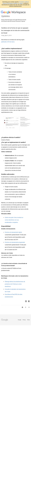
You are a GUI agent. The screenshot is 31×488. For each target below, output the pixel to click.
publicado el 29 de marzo (8, 42)
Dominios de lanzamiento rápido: (13, 232)
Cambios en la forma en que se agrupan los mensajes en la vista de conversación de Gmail (15, 30)
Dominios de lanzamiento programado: (15, 242)
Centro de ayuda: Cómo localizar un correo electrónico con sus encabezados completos (14, 220)
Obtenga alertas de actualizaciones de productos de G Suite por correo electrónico (15, 284)
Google (19, 319)
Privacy (24, 319)
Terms (28, 319)
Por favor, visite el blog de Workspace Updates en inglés (16, 2)
